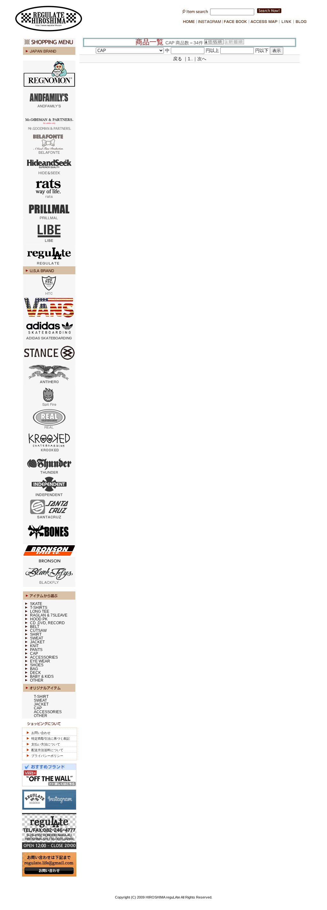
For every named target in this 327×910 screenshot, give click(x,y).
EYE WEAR (40, 661)
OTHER (36, 680)
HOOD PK (39, 619)
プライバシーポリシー (47, 756)
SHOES (36, 665)
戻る (177, 58)
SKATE (36, 604)
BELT (34, 627)
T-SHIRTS (38, 607)
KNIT (34, 646)
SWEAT (36, 638)
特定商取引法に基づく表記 (50, 738)
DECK (35, 672)
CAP (34, 653)
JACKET (37, 642)
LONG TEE (39, 611)
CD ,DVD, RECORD (47, 623)
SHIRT (36, 634)
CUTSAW (38, 630)
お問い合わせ (40, 733)
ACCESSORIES (44, 657)
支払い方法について (45, 744)
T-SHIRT (41, 696)
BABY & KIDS (42, 676)
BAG (34, 669)
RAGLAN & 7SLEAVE (48, 615)
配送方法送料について (47, 750)
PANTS (36, 649)
